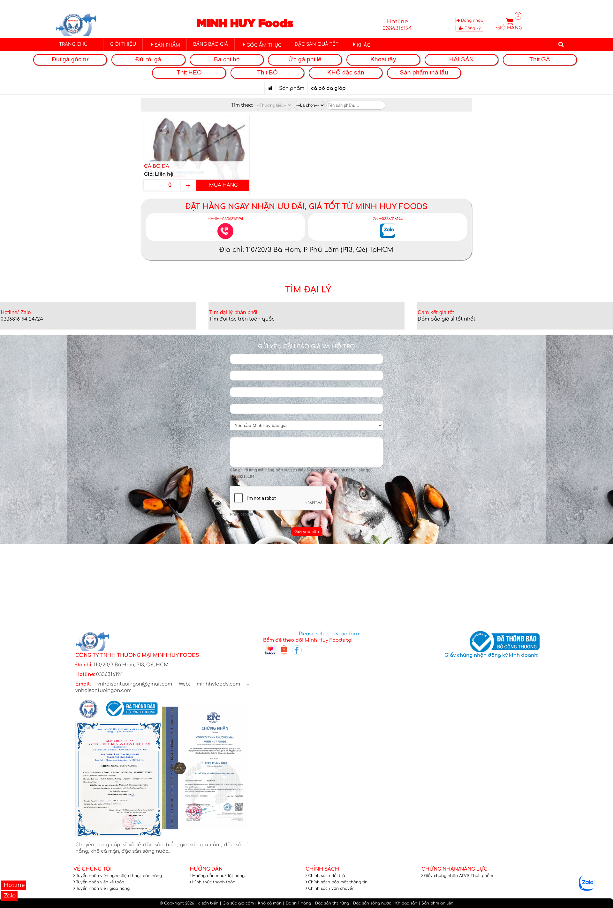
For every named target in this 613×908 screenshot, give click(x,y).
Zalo (9, 896)
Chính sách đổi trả (326, 875)
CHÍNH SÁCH (322, 869)
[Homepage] (270, 88)
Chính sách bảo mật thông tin (337, 882)
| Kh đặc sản (404, 903)
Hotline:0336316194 (225, 219)
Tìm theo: (242, 105)
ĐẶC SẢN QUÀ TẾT (316, 44)
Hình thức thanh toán (213, 882)
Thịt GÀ (539, 59)
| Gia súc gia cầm (237, 903)
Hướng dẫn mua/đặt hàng (218, 875)
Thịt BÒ (267, 72)
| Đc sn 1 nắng (297, 903)
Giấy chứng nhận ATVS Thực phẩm (458, 875)
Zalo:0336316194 (388, 219)
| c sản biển (206, 903)
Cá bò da (156, 166)
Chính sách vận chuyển (331, 888)
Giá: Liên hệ (158, 174)
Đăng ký (472, 28)
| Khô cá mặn (268, 903)
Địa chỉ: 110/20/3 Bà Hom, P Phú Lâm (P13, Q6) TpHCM (306, 249)
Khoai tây (383, 59)
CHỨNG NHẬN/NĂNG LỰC (454, 869)
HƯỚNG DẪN (206, 869)
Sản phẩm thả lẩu (424, 72)
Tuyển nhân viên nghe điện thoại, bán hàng (119, 875)
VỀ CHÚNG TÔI (92, 869)
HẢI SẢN (461, 59)
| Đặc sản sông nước (370, 903)
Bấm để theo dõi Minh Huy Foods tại (307, 640)
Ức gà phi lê (305, 59)
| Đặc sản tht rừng (330, 903)
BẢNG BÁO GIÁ (210, 44)
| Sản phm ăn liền (436, 903)
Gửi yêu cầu (306, 531)
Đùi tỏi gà (148, 59)
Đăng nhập (471, 20)
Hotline (13, 885)
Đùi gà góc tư (70, 59)
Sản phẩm (291, 88)
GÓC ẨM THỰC (264, 45)
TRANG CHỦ (73, 44)
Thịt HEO (189, 72)
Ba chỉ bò (227, 59)
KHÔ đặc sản (345, 72)
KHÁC (363, 45)
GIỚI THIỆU (123, 44)
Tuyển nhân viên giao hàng (103, 888)
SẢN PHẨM (167, 45)
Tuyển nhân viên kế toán (100, 882)
